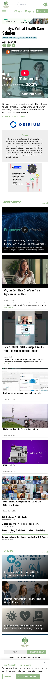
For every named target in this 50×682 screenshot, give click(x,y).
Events (17, 657)
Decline (7, 676)
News (11, 657)
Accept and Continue (28, 676)
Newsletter (42, 11)
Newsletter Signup (36, 652)
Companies (26, 657)
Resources (36, 657)
